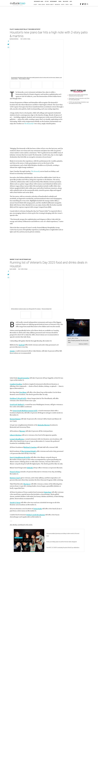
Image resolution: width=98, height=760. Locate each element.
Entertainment (53, 1)
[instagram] (85, 4)
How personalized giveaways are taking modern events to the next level (62, 535)
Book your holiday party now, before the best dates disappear (61, 541)
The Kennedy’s (29, 123)
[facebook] (80, 4)
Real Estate (65, 1)
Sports (62, 4)
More (71, 4)
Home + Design (41, 4)
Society (35, 4)
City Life (46, 1)
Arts (71, 1)
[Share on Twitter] (8, 44)
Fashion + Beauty (50, 4)
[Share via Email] (8, 47)
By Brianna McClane (14, 38)
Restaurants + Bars (38, 1)
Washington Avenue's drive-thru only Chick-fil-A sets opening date (79, 99)
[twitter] (83, 4)
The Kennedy (35, 171)
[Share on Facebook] (8, 41)
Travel (59, 1)
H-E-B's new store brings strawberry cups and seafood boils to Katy (79, 103)
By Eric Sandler (13, 269)
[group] (15, 84)
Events (67, 4)
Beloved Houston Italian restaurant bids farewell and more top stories (78, 95)
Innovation (57, 4)
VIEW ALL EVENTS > (84, 344)
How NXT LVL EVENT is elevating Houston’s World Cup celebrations (62, 547)
